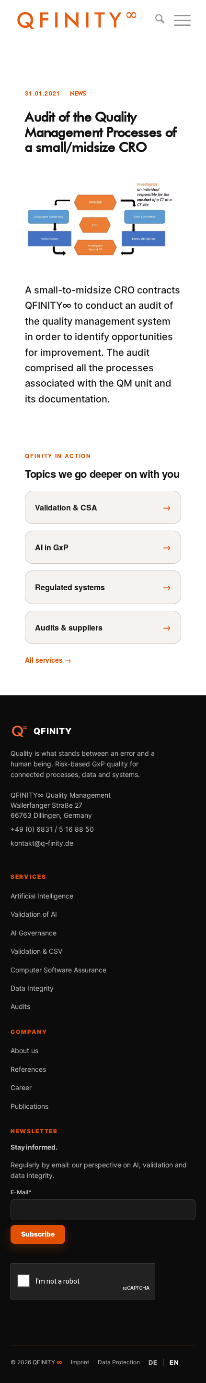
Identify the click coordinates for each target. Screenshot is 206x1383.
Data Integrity (32, 988)
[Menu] (177, 19)
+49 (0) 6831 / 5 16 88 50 (52, 829)
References (28, 1069)
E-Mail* (21, 1192)
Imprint (80, 1362)
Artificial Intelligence (42, 896)
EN (174, 1362)
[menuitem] (155, 19)
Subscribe (38, 1234)
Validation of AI (34, 914)
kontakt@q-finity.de (42, 843)
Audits (20, 1006)
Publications (29, 1106)
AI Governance (34, 933)
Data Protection (119, 1362)
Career (21, 1087)
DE (153, 1362)
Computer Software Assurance (58, 970)
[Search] (155, 19)
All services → (48, 660)
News (78, 93)
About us (24, 1050)
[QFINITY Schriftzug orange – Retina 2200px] (76, 19)
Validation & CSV (36, 951)
